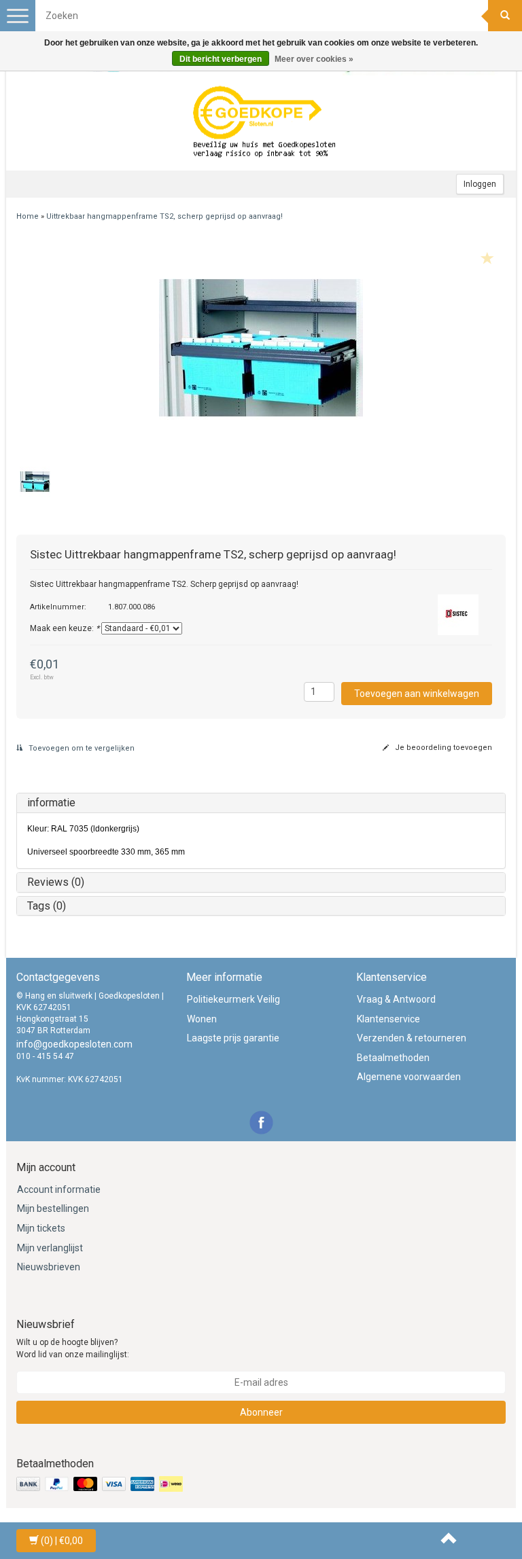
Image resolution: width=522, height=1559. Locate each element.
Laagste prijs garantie (233, 1038)
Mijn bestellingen (53, 1208)
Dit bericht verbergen (220, 59)
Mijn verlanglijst (50, 1247)
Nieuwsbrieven (48, 1266)
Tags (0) (46, 905)
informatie (51, 802)
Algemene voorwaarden (409, 1076)
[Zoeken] (505, 15)
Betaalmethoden (393, 1057)
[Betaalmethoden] (101, 1484)
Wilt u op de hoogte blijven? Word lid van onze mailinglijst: (72, 1348)
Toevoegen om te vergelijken (81, 748)
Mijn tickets (41, 1228)
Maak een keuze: (64, 628)
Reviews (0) (55, 882)
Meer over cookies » (314, 59)
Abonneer (261, 1412)
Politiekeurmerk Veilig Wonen (233, 1009)
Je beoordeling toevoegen (442, 747)
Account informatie (59, 1189)
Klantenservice (388, 1019)
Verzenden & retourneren (411, 1038)
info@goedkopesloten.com (74, 1044)
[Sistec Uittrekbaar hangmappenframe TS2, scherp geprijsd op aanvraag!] (261, 348)
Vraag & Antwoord (396, 999)
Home (27, 216)
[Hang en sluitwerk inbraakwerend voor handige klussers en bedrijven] (264, 123)
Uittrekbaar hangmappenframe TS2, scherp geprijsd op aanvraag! (164, 216)
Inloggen (480, 184)
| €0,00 (62, 1540)
